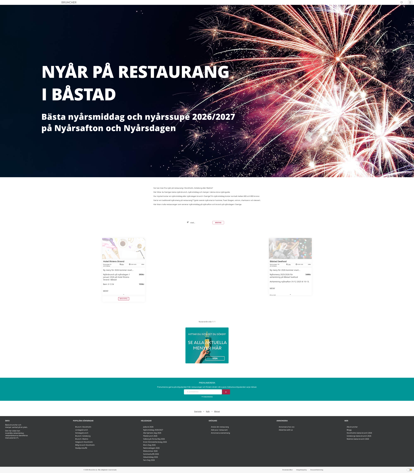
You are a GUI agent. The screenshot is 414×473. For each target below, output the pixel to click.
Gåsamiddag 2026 (150, 457)
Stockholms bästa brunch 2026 (359, 433)
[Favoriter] (402, 2)
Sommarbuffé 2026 (151, 454)
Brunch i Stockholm (83, 427)
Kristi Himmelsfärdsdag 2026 (155, 442)
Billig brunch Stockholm (85, 445)
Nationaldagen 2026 (151, 448)
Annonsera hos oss (286, 427)
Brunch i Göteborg (82, 436)
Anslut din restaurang (220, 427)
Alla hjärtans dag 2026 (152, 433)
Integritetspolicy (208, 396)
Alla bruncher (352, 427)
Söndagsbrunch (81, 433)
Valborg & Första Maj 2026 (154, 439)
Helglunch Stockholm (84, 442)
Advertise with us (286, 430)
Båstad (218, 222)
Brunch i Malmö (81, 439)
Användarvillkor (287, 470)
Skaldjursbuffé (81, 448)
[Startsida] (69, 2)
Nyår (208, 411)
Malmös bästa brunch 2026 (358, 439)
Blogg (349, 430)
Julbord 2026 (148, 427)
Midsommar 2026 (150, 451)
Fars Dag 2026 (149, 460)
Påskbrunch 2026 (150, 436)
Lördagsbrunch (81, 430)
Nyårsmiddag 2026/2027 (153, 430)
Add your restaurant (219, 430)
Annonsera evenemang (220, 433)
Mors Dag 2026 (149, 445)
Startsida (198, 411)
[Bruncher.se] (207, 345)
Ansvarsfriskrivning (316, 470)
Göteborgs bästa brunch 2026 (359, 436)
